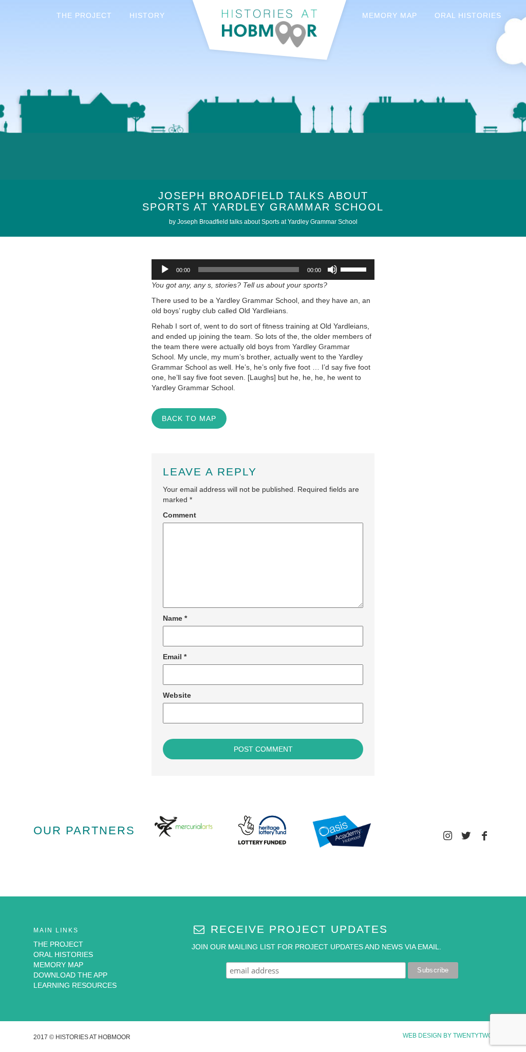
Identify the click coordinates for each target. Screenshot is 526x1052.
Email (174, 657)
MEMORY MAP (389, 15)
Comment (179, 515)
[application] (263, 269)
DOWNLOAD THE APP (70, 975)
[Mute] (332, 269)
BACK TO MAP (189, 418)
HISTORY (147, 15)
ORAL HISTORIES (468, 15)
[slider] (355, 268)
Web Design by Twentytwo (448, 1035)
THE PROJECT (84, 15)
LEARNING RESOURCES (75, 985)
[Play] (165, 269)
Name (175, 618)
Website (177, 695)
